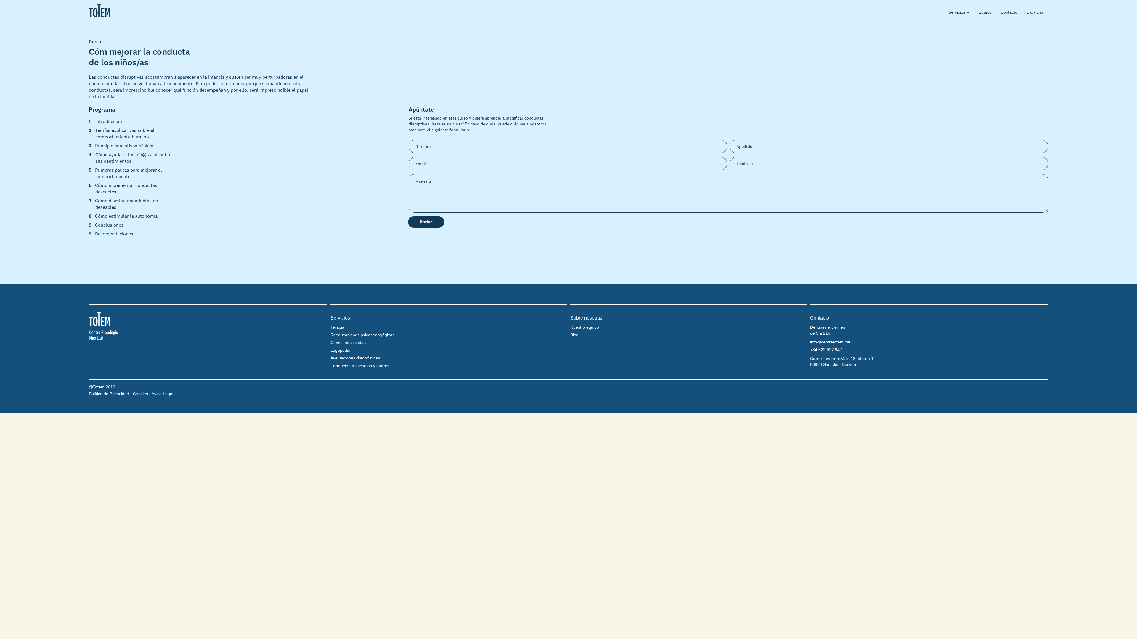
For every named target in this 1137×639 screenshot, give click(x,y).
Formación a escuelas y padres (359, 365)
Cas (1040, 12)
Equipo (985, 12)
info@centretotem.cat (830, 342)
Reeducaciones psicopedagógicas (362, 335)
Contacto (1009, 12)
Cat (1029, 12)
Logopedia (340, 350)
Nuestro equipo (584, 327)
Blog (574, 335)
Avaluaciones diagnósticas (355, 358)
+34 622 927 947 (826, 349)
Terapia (337, 327)
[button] (957, 12)
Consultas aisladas (348, 342)
